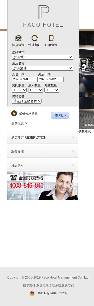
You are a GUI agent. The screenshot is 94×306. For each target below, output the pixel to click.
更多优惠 (17, 123)
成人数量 (34, 85)
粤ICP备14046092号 (52, 293)
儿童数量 (50, 85)
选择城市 (18, 52)
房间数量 (18, 85)
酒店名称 (18, 63)
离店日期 (44, 74)
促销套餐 (18, 96)
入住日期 (18, 74)
